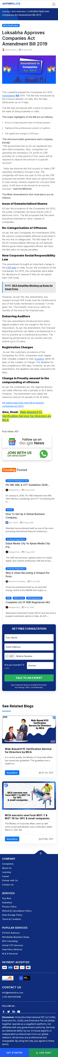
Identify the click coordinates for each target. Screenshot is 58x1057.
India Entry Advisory (12, 949)
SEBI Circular (19, 598)
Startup (10, 510)
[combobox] (10, 656)
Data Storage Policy (12, 915)
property (39, 358)
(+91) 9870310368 (11, 996)
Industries (7, 902)
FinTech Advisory (11, 932)
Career (5, 876)
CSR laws (11, 267)
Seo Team (13, 523)
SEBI (8, 598)
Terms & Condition (11, 919)
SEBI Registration (34, 598)
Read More (12, 773)
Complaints (8, 863)
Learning (6, 11)
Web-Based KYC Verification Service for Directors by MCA (26, 416)
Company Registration (16, 539)
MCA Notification (19, 11)
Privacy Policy (9, 906)
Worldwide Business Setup (15, 937)
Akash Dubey (10, 50)
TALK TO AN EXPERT (29, 677)
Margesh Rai (14, 490)
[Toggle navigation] (54, 4)
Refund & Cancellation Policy (17, 910)
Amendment (8, 95)
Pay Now (6, 898)
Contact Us (8, 884)
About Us (7, 868)
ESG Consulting (10, 941)
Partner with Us (10, 880)
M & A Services (10, 953)
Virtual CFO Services (12, 945)
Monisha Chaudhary (17, 581)
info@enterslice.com (12, 992)
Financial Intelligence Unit (17, 481)
